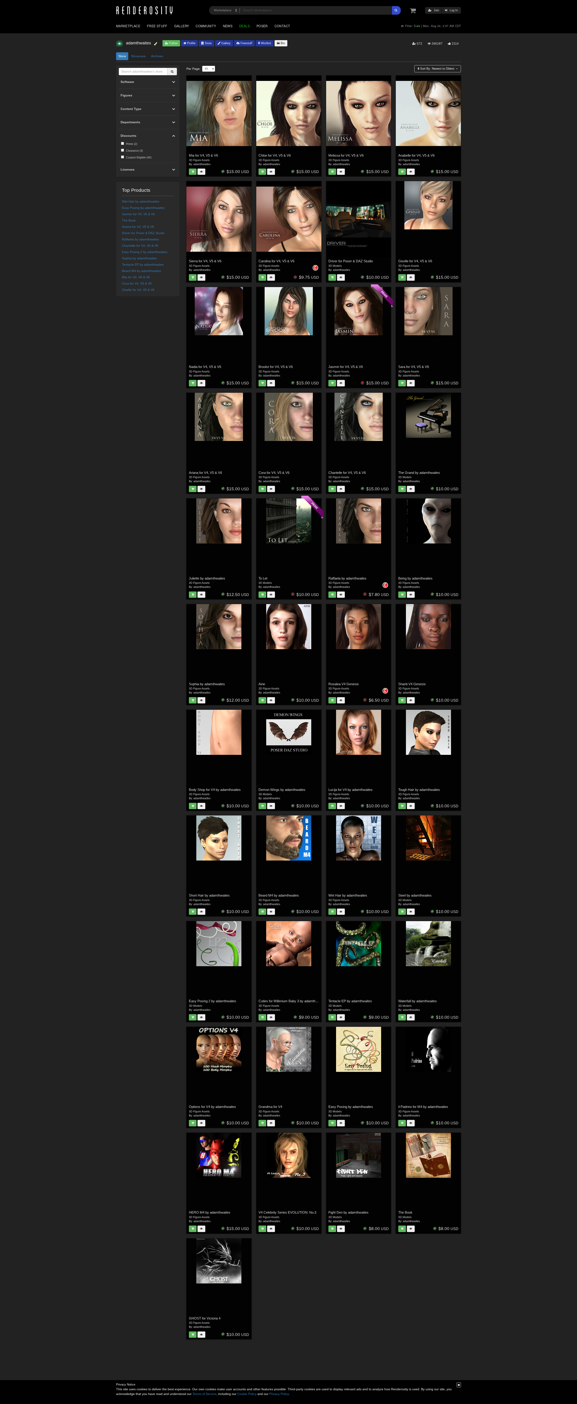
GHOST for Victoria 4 (204, 1318)
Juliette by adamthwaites (207, 578)
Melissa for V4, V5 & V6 (346, 155)
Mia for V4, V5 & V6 (136, 277)
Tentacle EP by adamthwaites (143, 264)
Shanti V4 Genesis (412, 684)
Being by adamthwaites (415, 578)
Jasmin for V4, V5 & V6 (138, 214)
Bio (282, 43)
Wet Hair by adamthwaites (140, 201)
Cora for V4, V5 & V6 (137, 283)
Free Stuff (157, 26)
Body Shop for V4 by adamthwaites (215, 790)
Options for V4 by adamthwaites (212, 1107)
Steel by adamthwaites (415, 895)
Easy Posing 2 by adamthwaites (144, 252)
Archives (157, 56)
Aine (262, 684)
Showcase (138, 56)
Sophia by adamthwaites (139, 258)
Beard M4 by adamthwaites (141, 271)
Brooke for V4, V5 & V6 (276, 367)
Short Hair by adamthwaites (209, 895)
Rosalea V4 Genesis (343, 684)
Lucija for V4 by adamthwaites (350, 790)
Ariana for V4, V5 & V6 (138, 226)
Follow (173, 43)
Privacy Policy (279, 1394)
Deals (244, 26)
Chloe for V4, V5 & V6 (275, 155)
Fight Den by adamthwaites (348, 1212)
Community (206, 26)
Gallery (181, 26)
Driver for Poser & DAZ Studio (143, 233)
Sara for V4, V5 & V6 (413, 367)
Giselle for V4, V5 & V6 (138, 290)
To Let (263, 578)
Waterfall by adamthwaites (417, 1001)
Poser (262, 26)
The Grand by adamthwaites (419, 473)
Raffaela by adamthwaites (140, 239)
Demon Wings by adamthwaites (282, 790)
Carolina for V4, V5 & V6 (276, 261)
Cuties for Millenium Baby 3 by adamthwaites (292, 1001)
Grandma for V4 (270, 1107)
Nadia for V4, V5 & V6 (205, 367)
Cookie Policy (246, 1394)
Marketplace (128, 26)
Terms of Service (204, 1394)
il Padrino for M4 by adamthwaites (423, 1107)
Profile (190, 43)
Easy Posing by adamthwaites (143, 208)
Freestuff (246, 43)
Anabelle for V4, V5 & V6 (416, 155)
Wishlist (265, 43)
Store (208, 43)
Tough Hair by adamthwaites (419, 790)
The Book (129, 220)
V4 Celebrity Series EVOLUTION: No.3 (287, 1212)
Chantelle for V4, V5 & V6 (140, 245)
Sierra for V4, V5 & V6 (205, 261)
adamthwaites (202, 164)
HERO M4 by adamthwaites (209, 1212)
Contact (282, 26)
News (227, 26)
